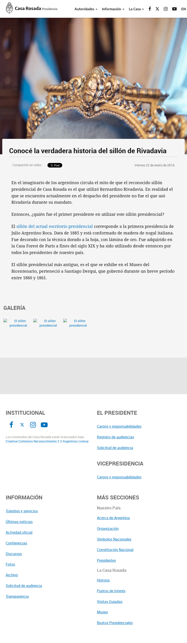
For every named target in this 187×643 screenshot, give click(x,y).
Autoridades (85, 9)
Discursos (14, 553)
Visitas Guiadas (109, 601)
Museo (102, 612)
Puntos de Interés (111, 590)
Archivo (12, 574)
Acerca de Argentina (113, 517)
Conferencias (16, 543)
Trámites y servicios (22, 510)
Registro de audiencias (115, 437)
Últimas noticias (19, 521)
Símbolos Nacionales (114, 539)
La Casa (135, 9)
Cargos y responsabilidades (119, 426)
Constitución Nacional (115, 549)
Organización (108, 528)
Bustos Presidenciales (115, 622)
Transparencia (17, 596)
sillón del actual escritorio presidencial (54, 226)
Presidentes (106, 560)
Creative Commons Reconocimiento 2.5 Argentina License (47, 441)
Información (112, 9)
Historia (103, 580)
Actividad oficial (19, 532)
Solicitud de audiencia (115, 447)
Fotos (10, 564)
